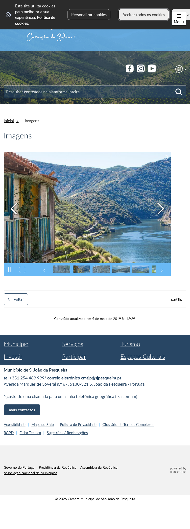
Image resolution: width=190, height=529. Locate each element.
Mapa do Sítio (42, 424)
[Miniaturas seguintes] (162, 270)
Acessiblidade (14, 424)
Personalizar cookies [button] (89, 14)
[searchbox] (95, 92)
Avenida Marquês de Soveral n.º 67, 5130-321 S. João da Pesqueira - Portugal (74, 384)
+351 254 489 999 (27, 378)
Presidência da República (57, 467)
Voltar (19, 299)
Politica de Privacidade (78, 424)
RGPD (9, 432)
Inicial (9, 120)
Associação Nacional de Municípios (30, 472)
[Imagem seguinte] (160, 208)
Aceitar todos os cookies (143, 14)
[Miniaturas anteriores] (44, 270)
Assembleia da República (99, 467)
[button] (61, 269)
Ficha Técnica (30, 432)
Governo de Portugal (19, 467)
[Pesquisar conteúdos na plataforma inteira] (180, 91)
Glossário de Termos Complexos (128, 424)
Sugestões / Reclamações (67, 432)
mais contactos (22, 410)
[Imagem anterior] (14, 208)
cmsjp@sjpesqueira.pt (101, 378)
